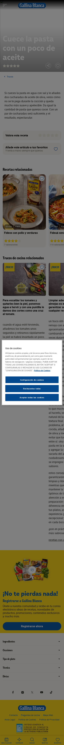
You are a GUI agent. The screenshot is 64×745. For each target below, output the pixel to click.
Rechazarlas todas (32, 388)
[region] (32, 372)
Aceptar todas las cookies (32, 397)
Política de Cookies (42, 370)
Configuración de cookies (32, 379)
